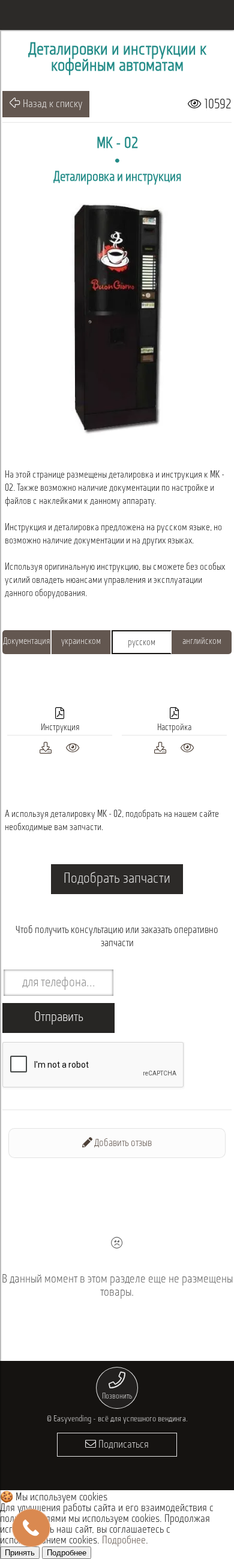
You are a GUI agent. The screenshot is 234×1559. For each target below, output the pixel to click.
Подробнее (124, 1541)
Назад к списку (51, 104)
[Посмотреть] (73, 746)
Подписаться (122, 1445)
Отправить (58, 1018)
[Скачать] (46, 746)
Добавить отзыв (122, 1143)
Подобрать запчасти (117, 879)
